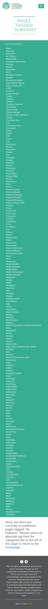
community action (13, 125)
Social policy (11, 432)
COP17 (9, 131)
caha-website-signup (15, 83)
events (9, 187)
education (10, 163)
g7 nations (10, 227)
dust (8, 155)
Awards (9, 67)
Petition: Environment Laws (17, 357)
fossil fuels (11, 211)
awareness (10, 69)
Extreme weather (13, 192)
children (9, 101)
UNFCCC (10, 488)
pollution (9, 371)
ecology (9, 160)
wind (8, 506)
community (11, 128)
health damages (13, 267)
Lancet (9, 307)
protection (10, 381)
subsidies (10, 445)
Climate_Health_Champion (17, 115)
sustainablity (11, 461)
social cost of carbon (15, 429)
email (30, 604)
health (8, 283)
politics (9, 368)
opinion (9, 341)
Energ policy (11, 173)
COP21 (9, 133)
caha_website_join (14, 85)
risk (8, 413)
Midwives (10, 317)
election (9, 165)
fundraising (11, 221)
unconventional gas (14, 485)
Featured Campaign (14, 195)
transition (10, 477)
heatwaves (10, 285)
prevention (10, 378)
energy (9, 179)
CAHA (8, 88)
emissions (10, 171)
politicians (10, 365)
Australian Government (15, 61)
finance (9, 205)
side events (11, 426)
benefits (9, 77)
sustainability (11, 453)
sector (8, 424)
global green (11, 237)
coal (8, 123)
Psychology (11, 384)
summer (9, 448)
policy (8, 363)
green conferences (14, 248)
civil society (11, 107)
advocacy (10, 51)
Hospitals (10, 293)
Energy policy (11, 176)
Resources (10, 402)
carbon (9, 96)
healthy (9, 280)
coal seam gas (12, 120)
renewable (10, 394)
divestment (10, 149)
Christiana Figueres (14, 104)
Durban (9, 152)
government (11, 245)
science (9, 418)
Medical (9, 315)
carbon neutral (12, 93)
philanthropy (11, 360)
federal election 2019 (15, 203)
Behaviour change (14, 75)
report (9, 397)
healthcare (10, 277)
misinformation (12, 320)
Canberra (10, 91)
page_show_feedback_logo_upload (21, 347)
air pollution (11, 56)
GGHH (9, 235)
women (9, 509)
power (8, 376)
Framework (11, 216)
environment (11, 181)
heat (8, 291)
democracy (11, 144)
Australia (9, 64)
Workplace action (13, 512)
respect (9, 405)
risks (8, 410)
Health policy (11, 269)
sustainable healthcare (16, 456)
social (8, 434)
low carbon (11, 309)
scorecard (10, 421)
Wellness (10, 504)
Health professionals (14, 272)
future (9, 224)
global (8, 240)
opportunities (11, 344)
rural (8, 416)
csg (7, 141)
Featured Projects (13, 197)
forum (9, 208)
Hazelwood (10, 261)
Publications (11, 392)
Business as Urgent (14, 80)
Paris (8, 352)
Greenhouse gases (14, 253)
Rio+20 (9, 408)
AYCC (8, 72)
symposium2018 (13, 466)
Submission (11, 442)
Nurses (9, 333)
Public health (11, 386)
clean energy (11, 109)
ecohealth (10, 157)
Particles (9, 355)
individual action (13, 299)
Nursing (9, 336)
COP (8, 136)
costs (8, 139)
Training (9, 472)
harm (8, 259)
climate (9, 117)
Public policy (11, 389)
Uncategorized (12, 482)
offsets (9, 339)
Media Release (12, 312)
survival (9, 450)
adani (8, 48)
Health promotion (13, 275)
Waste (8, 493)
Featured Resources (14, 200)
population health (13, 373)
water (8, 496)
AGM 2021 (10, 53)
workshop (10, 514)
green (8, 256)
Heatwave (10, 288)
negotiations (11, 331)
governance (11, 243)
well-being (10, 498)
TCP (8, 469)
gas (7, 229)
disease (9, 147)
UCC (8, 480)
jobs (8, 304)
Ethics (8, 184)
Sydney (9, 464)
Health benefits (12, 264)
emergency (11, 168)
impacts (9, 296)
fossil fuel (10, 213)
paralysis (10, 349)
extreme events (12, 189)
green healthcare (13, 251)
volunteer (10, 490)
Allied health (11, 59)
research (10, 400)
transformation (12, 474)
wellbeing (10, 501)
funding (9, 219)
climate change (13, 112)
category (10, 99)
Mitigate (9, 323)
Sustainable (11, 458)
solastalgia (10, 440)
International (11, 301)
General (9, 232)
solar (8, 437)
